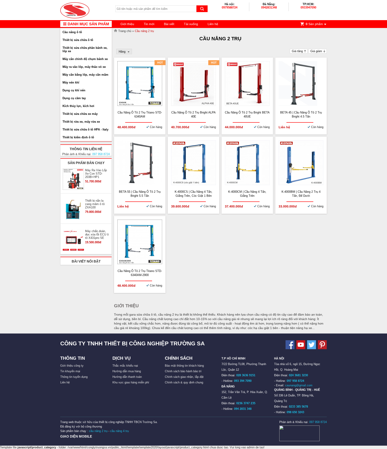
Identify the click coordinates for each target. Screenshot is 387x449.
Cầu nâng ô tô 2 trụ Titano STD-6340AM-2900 (140, 273)
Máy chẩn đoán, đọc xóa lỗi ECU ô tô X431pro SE (97, 234)
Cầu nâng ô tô (72, 32)
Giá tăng (297, 51)
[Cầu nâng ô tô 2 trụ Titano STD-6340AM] (139, 105)
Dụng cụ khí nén (73, 90)
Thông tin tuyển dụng (74, 376)
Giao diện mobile (76, 436)
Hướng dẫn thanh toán (127, 376)
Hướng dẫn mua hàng (126, 371)
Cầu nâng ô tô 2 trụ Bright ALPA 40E (193, 114)
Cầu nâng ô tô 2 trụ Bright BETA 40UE (247, 114)
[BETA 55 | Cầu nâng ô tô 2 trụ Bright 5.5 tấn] (139, 184)
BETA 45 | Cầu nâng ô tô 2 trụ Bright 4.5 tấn (301, 114)
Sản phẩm (314, 24)
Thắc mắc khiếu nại (125, 365)
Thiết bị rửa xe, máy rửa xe (81, 121)
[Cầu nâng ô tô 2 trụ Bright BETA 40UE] (247, 105)
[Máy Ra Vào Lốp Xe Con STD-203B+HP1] (73, 179)
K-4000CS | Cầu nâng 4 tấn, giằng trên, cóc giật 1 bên (193, 193)
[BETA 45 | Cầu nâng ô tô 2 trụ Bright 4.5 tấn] (301, 105)
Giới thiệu (127, 24)
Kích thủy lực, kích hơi (78, 106)
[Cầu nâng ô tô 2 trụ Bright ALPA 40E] (193, 105)
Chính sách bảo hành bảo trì (183, 371)
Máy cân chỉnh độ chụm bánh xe (85, 59)
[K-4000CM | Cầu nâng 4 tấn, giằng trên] (247, 184)
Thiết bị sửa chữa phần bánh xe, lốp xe (85, 49)
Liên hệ (213, 24)
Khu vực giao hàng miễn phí (130, 382)
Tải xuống (191, 24)
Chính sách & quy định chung (184, 382)
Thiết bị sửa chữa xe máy (80, 113)
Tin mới (149, 24)
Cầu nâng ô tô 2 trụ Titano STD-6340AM (140, 114)
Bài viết (169, 24)
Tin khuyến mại (70, 371)
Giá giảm (316, 51)
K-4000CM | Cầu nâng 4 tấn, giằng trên (247, 193)
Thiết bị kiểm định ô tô (78, 137)
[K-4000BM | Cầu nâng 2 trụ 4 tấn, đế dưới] (301, 184)
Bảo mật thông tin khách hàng (184, 365)
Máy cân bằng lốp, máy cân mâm (85, 74)
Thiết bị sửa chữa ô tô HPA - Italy (85, 129)
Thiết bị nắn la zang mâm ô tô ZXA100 (95, 204)
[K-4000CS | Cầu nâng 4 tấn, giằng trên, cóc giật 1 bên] (193, 184)
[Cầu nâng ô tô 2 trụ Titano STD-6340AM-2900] (139, 263)
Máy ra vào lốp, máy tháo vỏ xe (84, 66)
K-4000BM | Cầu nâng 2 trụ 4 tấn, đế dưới (301, 193)
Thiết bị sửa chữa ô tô (77, 40)
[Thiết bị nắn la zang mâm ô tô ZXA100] (73, 210)
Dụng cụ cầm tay (74, 98)
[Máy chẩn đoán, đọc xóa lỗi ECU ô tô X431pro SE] (73, 240)
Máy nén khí (70, 82)
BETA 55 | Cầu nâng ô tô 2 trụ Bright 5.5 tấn (140, 193)
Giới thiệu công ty (72, 365)
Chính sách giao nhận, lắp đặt (184, 376)
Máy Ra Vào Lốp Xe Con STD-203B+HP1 (96, 174)
